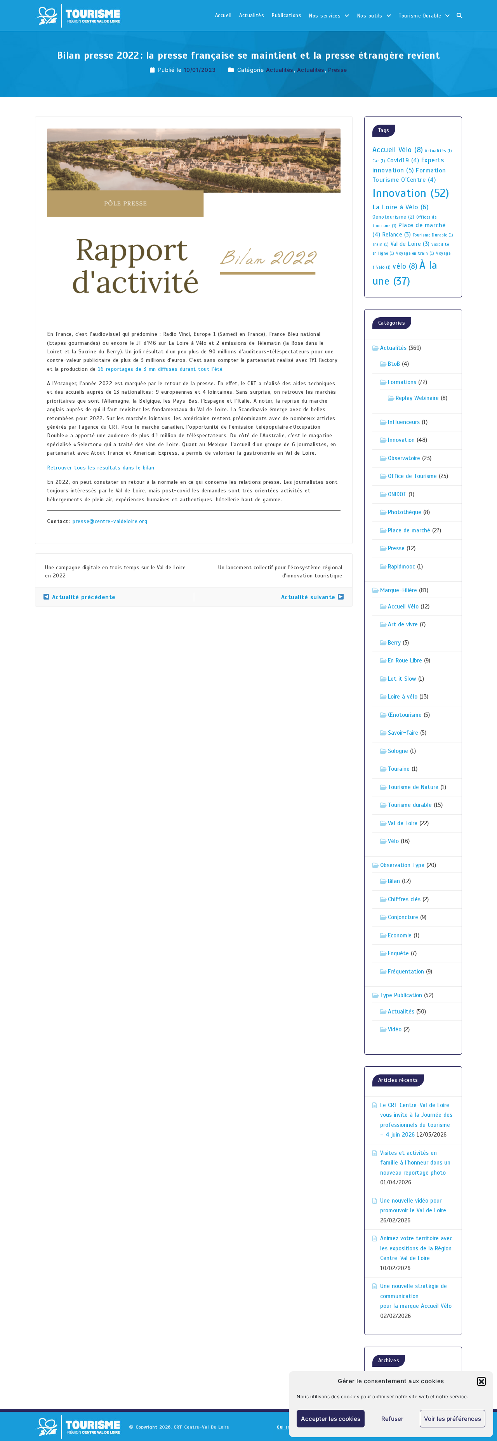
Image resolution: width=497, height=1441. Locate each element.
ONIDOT (397, 494)
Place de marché (409, 530)
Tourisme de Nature (413, 787)
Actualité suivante (309, 597)
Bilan (394, 881)
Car (379, 160)
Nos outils (369, 16)
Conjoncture (403, 917)
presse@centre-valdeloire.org (110, 521)
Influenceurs (404, 422)
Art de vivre (403, 624)
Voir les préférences (452, 1418)
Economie (400, 935)
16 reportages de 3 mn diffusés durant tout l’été (160, 369)
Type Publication (401, 995)
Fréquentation (406, 971)
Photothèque (404, 512)
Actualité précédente (83, 597)
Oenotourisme (393, 217)
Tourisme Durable (420, 16)
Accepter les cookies (330, 1418)
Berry (394, 642)
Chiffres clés (404, 899)
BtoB (394, 363)
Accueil (223, 15)
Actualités (251, 15)
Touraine (399, 768)
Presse (337, 69)
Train (380, 244)
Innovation (411, 193)
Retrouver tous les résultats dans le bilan (100, 467)
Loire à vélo (402, 696)
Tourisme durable (410, 804)
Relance (396, 234)
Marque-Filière (398, 590)
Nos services (325, 16)
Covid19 (403, 160)
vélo (405, 266)
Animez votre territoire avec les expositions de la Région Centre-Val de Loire (416, 1248)
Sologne (398, 750)
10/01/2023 (200, 69)
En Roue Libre (405, 660)
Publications (286, 15)
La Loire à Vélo (400, 207)
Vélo (393, 841)
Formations (402, 382)
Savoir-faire (403, 732)
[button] (481, 1381)
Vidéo (394, 1029)
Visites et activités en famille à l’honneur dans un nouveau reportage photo (415, 1162)
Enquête (398, 953)
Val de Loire (410, 243)
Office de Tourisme (412, 476)
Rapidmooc (401, 566)
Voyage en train (415, 253)
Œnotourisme (405, 714)
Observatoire (404, 458)
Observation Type (402, 865)
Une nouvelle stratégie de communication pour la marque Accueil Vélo (416, 1296)
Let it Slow (402, 678)
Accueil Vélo (397, 150)
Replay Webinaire (417, 398)
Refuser (392, 1418)
